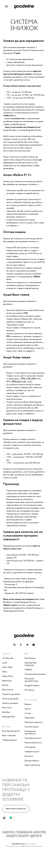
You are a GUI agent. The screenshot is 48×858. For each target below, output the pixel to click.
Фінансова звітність (33, 742)
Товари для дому (9, 740)
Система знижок (32, 727)
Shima (4, 672)
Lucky (4, 663)
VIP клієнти (29, 690)
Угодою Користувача (33, 846)
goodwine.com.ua (14, 348)
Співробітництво (32, 751)
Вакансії (28, 704)
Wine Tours (7, 707)
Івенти (27, 709)
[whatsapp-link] (33, 645)
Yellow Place (7, 676)
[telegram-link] (27, 645)
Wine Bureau (30, 658)
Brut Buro (6, 712)
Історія (28, 713)
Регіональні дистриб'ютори (31, 679)
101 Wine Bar (7, 658)
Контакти (29, 756)
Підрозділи (29, 718)
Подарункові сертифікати (30, 732)
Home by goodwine (10, 698)
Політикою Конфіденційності (21, 845)
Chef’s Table (7, 667)
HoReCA (28, 669)
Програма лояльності (34, 722)
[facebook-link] (21, 645)
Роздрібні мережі (32, 685)
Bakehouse (6, 680)
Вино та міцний (8, 735)
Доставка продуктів (11, 731)
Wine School (7, 689)
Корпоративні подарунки (31, 664)
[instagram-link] (14, 645)
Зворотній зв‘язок (32, 765)
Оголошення (30, 747)
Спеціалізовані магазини (35, 674)
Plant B (5, 685)
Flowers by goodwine (11, 694)
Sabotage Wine (8, 716)
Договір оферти (32, 760)
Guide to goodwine (10, 703)
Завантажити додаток (15, 808)
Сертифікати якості (33, 738)
